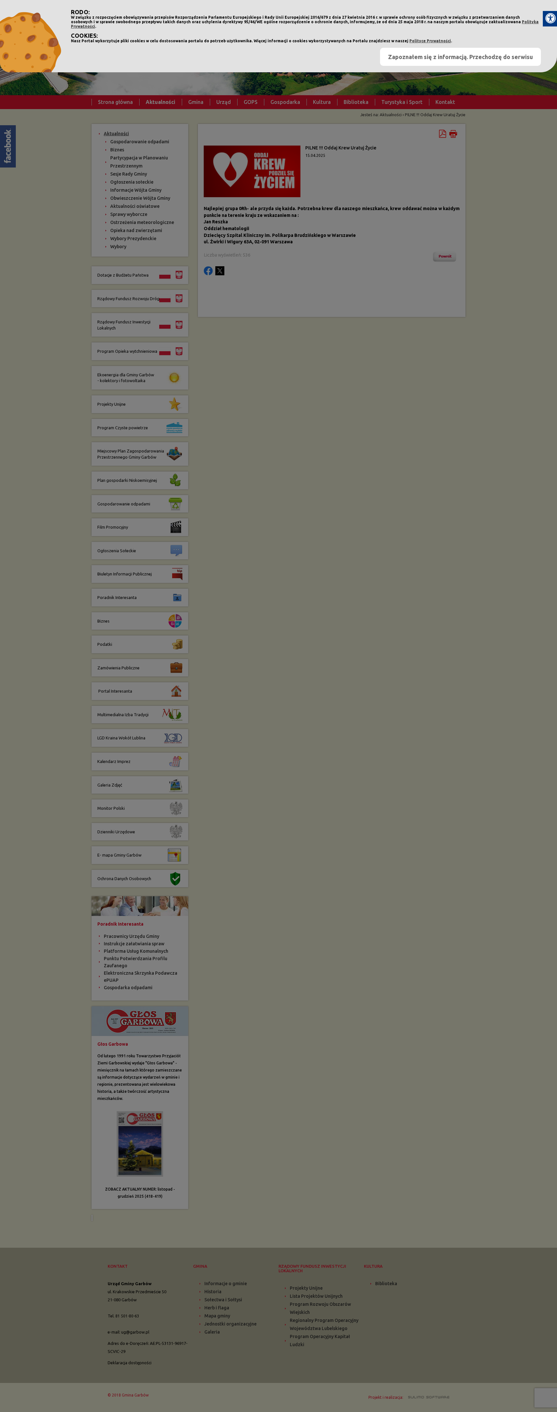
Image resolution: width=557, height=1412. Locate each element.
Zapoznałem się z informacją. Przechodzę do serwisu (460, 57)
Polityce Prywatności (430, 41)
